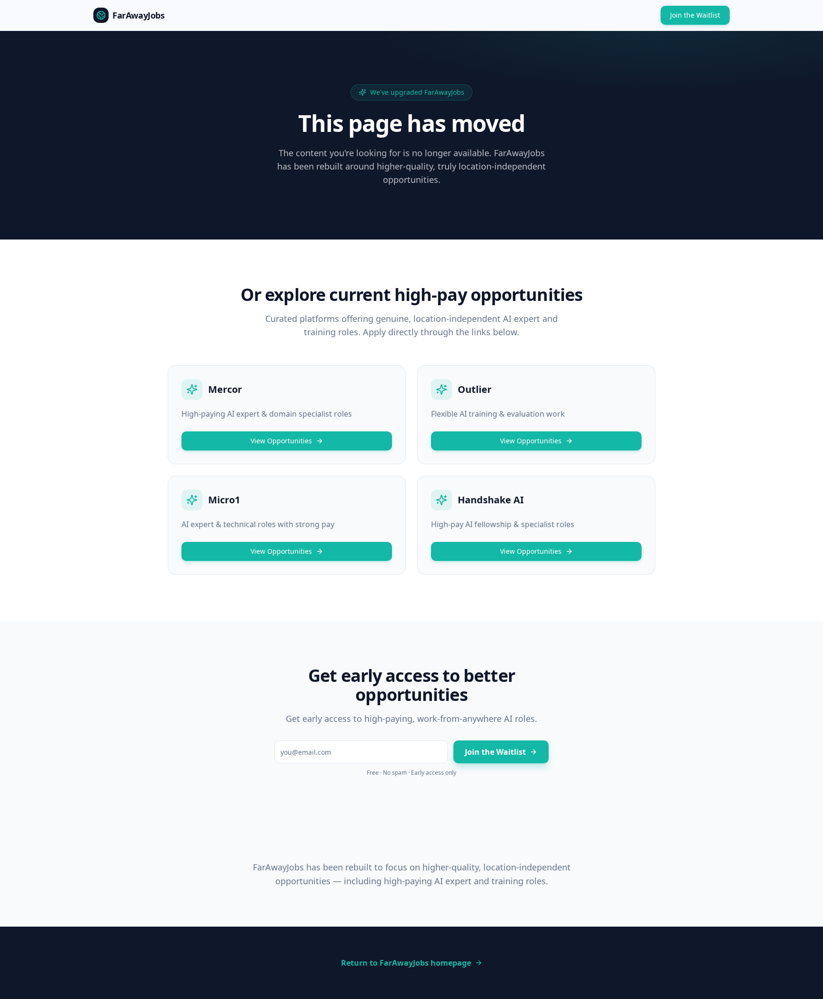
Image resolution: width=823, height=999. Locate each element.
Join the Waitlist (695, 15)
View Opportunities (281, 440)
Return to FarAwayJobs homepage (406, 963)
